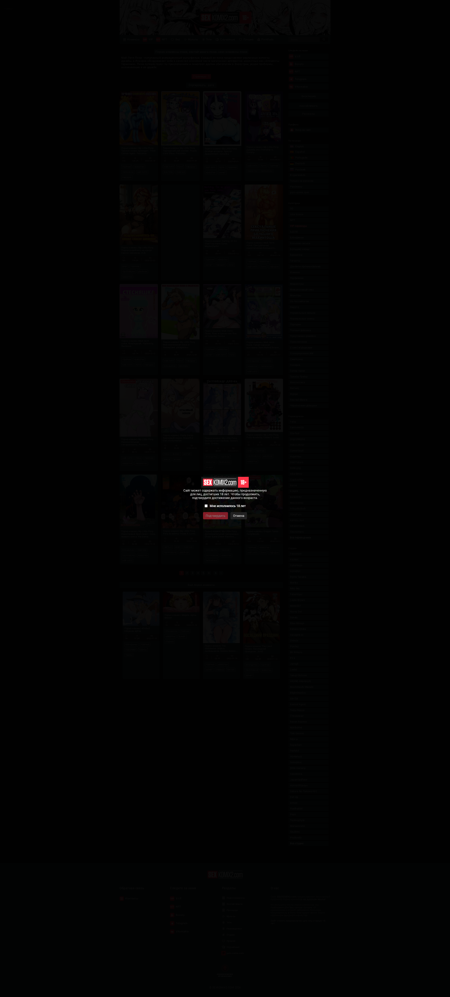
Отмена (238, 516)
